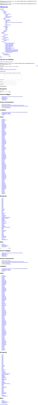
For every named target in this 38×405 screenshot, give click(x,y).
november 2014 (4, 166)
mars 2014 (3, 329)
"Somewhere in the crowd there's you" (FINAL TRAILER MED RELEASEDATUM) (14, 112)
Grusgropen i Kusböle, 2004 (6, 217)
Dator (3, 212)
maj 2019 (3, 286)
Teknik (3, 235)
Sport (4, 42)
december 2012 (4, 185)
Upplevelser (3, 238)
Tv (2, 394)
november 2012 (4, 186)
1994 (2, 205)
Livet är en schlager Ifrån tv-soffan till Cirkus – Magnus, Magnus (14, 105)
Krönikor (3, 32)
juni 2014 (3, 170)
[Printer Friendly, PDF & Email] (1, 68)
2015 (2, 207)
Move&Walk (6, 26)
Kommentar (2, 79)
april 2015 (3, 162)
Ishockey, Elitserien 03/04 (9, 45)
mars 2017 (3, 146)
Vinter (6, 15)
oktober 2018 (4, 133)
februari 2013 (4, 183)
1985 (2, 201)
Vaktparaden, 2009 (4, 239)
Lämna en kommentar (9, 61)
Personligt (3, 10)
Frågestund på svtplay (5, 98)
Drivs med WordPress (4, 404)
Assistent (5, 40)
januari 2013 (4, 184)
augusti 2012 (4, 188)
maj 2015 (3, 161)
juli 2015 (3, 159)
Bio (2, 211)
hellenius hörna (4, 97)
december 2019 (4, 281)
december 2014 (4, 165)
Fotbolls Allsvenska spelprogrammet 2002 (12, 49)
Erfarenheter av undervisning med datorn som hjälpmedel (14, 22)
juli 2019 (3, 129)
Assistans (3, 36)
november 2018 (4, 132)
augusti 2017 (4, 300)
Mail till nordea (4, 255)
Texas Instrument (8, 24)
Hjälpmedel (3, 219)
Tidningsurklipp (4, 236)
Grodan (5, 30)
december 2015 (4, 155)
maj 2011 (3, 193)
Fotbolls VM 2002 (8, 48)
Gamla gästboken (6, 53)
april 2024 (3, 119)
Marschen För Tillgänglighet (6, 227)
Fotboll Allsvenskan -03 (9, 52)
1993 (2, 204)
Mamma (3, 225)
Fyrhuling (3, 214)
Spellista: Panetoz (5, 69)
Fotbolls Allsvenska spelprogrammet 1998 (12, 50)
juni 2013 (3, 180)
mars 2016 (3, 153)
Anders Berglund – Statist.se (6, 269)
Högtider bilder (4, 221)
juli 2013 (3, 179)
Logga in (3, 244)
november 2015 (4, 156)
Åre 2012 (3, 365)
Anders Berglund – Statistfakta (6, 113)
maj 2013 (3, 181)
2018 (2, 208)
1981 (2, 355)
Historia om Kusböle (9, 16)
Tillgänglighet (4, 237)
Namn (1, 81)
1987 (2, 202)
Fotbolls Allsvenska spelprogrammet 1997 (12, 51)
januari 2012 (4, 349)
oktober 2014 (4, 167)
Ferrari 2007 (3, 213)
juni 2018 (3, 136)
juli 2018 (3, 135)
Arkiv (3, 41)
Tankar (7, 29)
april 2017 (3, 145)
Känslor (3, 222)
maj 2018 (3, 137)
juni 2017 (3, 144)
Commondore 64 (8, 20)
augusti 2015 (4, 315)
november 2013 (4, 176)
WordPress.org (4, 246)
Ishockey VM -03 (8, 47)
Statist (3, 233)
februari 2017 (4, 147)
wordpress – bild (4, 99)
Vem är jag (5, 11)
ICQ (6, 23)
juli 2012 (3, 189)
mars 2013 (3, 339)
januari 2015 (4, 164)
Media (3, 33)
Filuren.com (4, 7)
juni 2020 (3, 121)
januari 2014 (4, 174)
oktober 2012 (4, 187)
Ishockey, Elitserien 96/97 (9, 46)
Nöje (2, 229)
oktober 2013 (4, 177)
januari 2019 (4, 131)
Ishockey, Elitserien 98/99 (9, 43)
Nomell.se (3, 114)
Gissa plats (3, 216)
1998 (6, 28)
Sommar (7, 14)
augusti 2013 (4, 178)
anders (5, 61)
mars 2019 (3, 130)
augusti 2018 (4, 291)
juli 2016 (3, 149)
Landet (5, 13)
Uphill (13, 69)
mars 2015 (3, 319)
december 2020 (4, 276)
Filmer (5, 35)
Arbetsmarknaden (6, 39)
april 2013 (3, 182)
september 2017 (4, 143)
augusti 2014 (4, 325)
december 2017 (4, 141)
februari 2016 (4, 310)
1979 (2, 198)
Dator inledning (8, 19)
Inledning (7, 27)
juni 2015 (3, 160)
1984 (2, 200)
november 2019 (4, 125)
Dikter (6, 21)
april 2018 (3, 138)
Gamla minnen (4, 215)
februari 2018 (4, 296)
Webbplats (1, 84)
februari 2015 (4, 320)
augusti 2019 (4, 128)
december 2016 (4, 305)
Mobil (3, 228)
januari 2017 (4, 148)
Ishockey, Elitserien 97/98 (9, 44)
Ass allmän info (6, 37)
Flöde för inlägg (4, 401)
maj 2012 (3, 191)
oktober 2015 (4, 157)
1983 (2, 199)
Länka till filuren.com (7, 54)
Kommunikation (4, 379)
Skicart (5, 18)
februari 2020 (4, 124)
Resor (3, 232)
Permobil (8, 104)
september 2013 (4, 334)
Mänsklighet (3, 226)
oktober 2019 (4, 126)
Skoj (6, 25)
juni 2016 (3, 150)
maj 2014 (3, 171)
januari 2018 (4, 140)
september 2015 (4, 158)
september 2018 (4, 290)
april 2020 (3, 123)
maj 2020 (3, 122)
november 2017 (4, 142)
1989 (2, 203)
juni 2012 (3, 190)
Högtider (7, 34)
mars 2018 (3, 295)
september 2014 (4, 324)
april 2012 (3, 348)
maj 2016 (3, 151)
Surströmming (8, 17)
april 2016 (3, 152)
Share (37, 65)
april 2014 (3, 172)
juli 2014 (3, 169)
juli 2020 (3, 120)
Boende (5, 12)
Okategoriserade (4, 230)
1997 (2, 206)
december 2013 (4, 175)
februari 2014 (4, 173)
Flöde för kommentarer (5, 245)
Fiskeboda (5, 31)
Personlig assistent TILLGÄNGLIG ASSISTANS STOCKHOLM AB (12, 96)
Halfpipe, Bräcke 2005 (5, 374)
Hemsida (3, 375)
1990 (2, 360)
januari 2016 (4, 154)
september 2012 (4, 344)
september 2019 (4, 127)
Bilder (3, 210)
